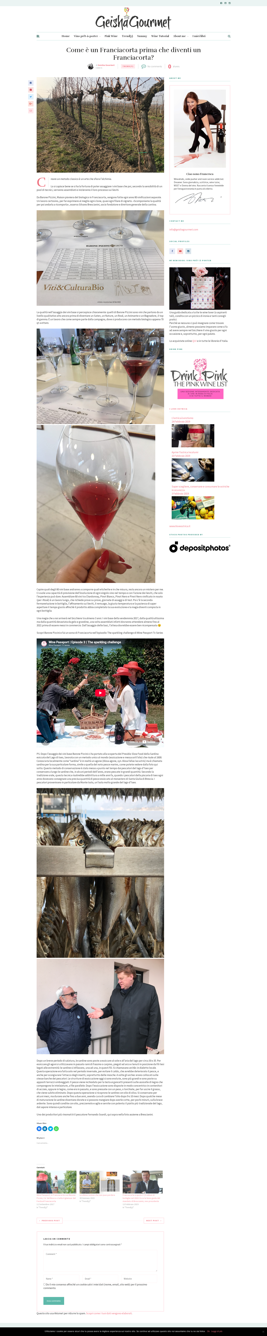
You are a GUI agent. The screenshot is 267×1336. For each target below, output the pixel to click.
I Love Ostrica (178, 409)
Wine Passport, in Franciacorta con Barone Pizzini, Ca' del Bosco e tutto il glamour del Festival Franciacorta (56, 1198)
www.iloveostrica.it (179, 526)
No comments (155, 66)
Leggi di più (216, 1331)
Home (66, 36)
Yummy (142, 36)
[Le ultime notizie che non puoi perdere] (100, 1182)
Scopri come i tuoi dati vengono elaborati (109, 1313)
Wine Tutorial (160, 36)
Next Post (152, 1220)
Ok (208, 1331)
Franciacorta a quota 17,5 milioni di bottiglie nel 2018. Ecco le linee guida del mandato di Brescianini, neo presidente (141, 1198)
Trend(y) (127, 36)
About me (179, 36)
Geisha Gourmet (106, 65)
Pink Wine (111, 36)
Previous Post (51, 1220)
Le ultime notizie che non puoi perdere (97, 1195)
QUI (194, 341)
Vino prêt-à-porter (86, 36)
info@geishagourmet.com (183, 229)
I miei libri (199, 36)
